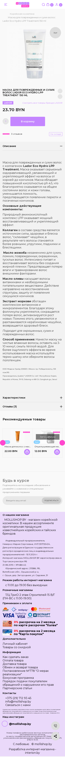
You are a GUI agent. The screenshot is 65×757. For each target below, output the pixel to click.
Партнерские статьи (17, 688)
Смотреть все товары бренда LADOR (42, 103)
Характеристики (14, 397)
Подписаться (51, 500)
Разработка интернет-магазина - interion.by (32, 751)
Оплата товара (13, 660)
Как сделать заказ (15, 657)
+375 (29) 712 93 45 (18, 698)
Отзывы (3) (10, 406)
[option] (34, 54)
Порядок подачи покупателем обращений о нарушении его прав (28, 683)
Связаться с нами (18, 705)
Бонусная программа (18, 677)
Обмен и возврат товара (20, 667)
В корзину (27, 121)
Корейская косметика (22, 13)
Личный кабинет (15, 643)
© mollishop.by (42, 744)
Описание (9, 146)
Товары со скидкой (17, 647)
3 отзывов (16, 134)
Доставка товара (15, 664)
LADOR (8, 103)
